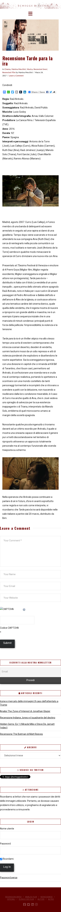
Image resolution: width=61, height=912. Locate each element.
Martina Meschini (19, 69)
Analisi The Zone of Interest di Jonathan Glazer (25, 711)
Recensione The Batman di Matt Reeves (21, 734)
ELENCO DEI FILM (26, 899)
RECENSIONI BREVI (13, 897)
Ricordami (8, 858)
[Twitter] (28, 904)
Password (5, 843)
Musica (30, 69)
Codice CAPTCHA (9, 627)
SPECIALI (11, 899)
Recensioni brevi (40, 69)
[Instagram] (36, 904)
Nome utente (7, 828)
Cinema (7, 69)
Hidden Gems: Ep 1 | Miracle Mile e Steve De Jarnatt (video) (27, 726)
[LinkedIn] (32, 904)
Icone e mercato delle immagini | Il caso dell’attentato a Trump (29, 703)
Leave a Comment (16, 76)
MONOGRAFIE (46, 897)
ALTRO (51, 899)
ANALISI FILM (31, 897)
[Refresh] (24, 609)
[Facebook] (24, 904)
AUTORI (41, 899)
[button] (30, 13)
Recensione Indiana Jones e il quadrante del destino (27, 717)
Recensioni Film (8, 72)
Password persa (8, 877)
